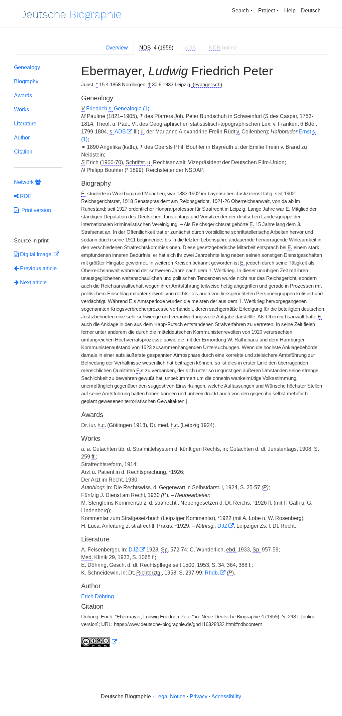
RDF (25, 196)
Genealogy (27, 67)
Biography (26, 81)
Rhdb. (212, 573)
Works (21, 109)
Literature (25, 123)
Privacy (198, 696)
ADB (120, 131)
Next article (33, 282)
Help (290, 10)
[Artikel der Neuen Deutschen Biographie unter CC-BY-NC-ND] (99, 641)
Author (22, 137)
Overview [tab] (117, 47)
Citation (23, 152)
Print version (35, 210)
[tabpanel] (171, 357)
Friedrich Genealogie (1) (117, 108)
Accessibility (226, 696)
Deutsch (311, 10)
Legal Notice (170, 696)
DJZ (222, 526)
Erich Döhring (97, 596)
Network (24, 182)
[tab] (156, 48)
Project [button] (266, 10)
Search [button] (240, 10)
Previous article (38, 268)
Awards (23, 95)
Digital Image (36, 254)
